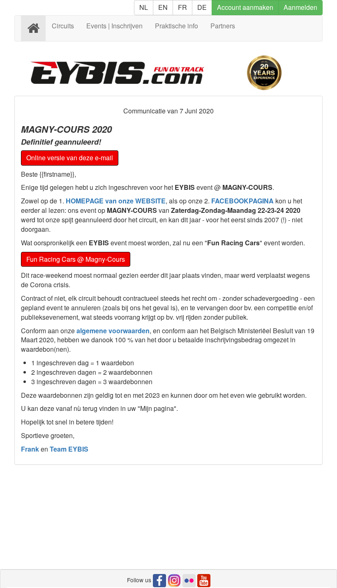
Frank (30, 449)
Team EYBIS (69, 449)
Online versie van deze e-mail (69, 157)
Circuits (63, 25)
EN (163, 7)
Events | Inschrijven (114, 25)
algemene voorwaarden (113, 330)
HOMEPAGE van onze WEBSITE (116, 200)
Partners (222, 25)
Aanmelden (300, 7)
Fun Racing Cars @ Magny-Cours (75, 259)
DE (202, 7)
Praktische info (176, 25)
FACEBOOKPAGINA (242, 200)
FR (182, 7)
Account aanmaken (245, 7)
